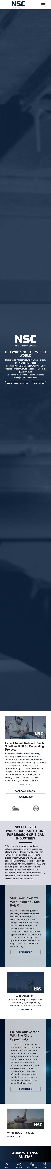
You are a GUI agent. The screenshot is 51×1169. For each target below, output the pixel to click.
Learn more (24, 1010)
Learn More (25, 952)
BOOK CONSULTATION (25, 791)
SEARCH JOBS (25, 797)
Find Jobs (39, 383)
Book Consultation (17, 383)
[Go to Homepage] (18, 5)
